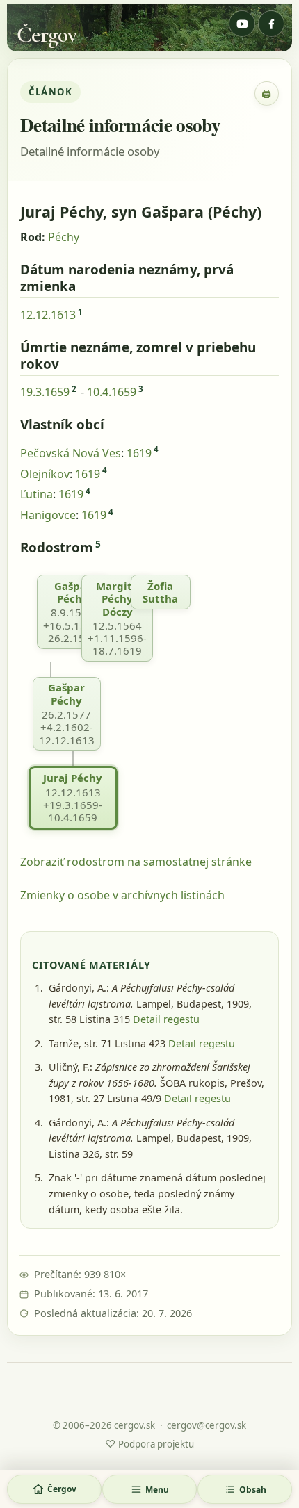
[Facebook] (271, 23)
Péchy (63, 237)
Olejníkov (45, 474)
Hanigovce (48, 515)
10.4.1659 (111, 392)
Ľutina (36, 494)
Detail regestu (166, 1019)
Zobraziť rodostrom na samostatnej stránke (136, 861)
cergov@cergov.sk (206, 1425)
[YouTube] (241, 23)
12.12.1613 (48, 314)
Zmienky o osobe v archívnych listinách (122, 895)
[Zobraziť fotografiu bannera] (149, 27)
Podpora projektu (149, 1443)
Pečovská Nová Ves (70, 453)
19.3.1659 (45, 392)
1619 (139, 453)
